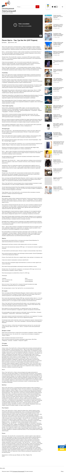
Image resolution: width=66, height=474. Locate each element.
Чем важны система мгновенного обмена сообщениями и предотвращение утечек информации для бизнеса (58, 99)
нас (21, 454)
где (14, 454)
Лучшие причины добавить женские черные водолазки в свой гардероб (58, 161)
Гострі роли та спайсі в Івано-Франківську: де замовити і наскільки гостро (58, 26)
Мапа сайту (2, 468)
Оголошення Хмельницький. (18, 471)
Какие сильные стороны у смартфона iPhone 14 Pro (58, 61)
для (16, 454)
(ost (7, 454)
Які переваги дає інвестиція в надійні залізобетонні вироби (57, 133)
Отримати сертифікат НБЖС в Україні (57, 178)
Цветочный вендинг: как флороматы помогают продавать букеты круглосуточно (58, 107)
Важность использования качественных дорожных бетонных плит (58, 52)
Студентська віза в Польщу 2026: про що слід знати (58, 16)
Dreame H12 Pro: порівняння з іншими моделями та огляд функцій (57, 116)
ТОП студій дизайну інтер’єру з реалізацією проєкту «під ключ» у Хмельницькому (58, 80)
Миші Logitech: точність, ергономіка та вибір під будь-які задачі (58, 124)
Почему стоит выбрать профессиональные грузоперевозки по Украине (58, 170)
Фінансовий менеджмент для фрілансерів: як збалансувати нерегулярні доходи (58, 89)
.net (9, 454)
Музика (4, 42)
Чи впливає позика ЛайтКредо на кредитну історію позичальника (58, 34)
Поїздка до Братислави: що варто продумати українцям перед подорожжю (58, 44)
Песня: (24, 454)
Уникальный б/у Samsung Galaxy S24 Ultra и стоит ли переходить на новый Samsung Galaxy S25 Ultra (58, 144)
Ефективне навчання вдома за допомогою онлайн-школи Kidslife (58, 151)
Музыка (18, 454)
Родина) (28, 454)
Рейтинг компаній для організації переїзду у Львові (57, 70)
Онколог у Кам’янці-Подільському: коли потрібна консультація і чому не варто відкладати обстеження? (58, 189)
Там (31, 454)
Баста (11, 454)
